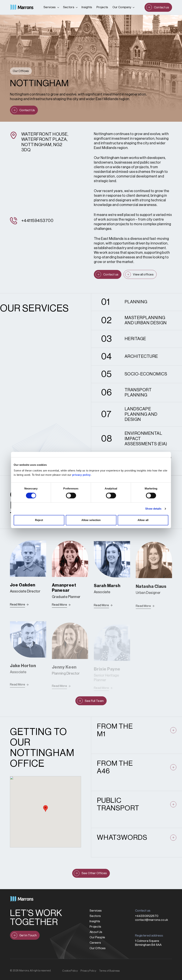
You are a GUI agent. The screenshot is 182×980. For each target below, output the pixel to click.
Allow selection (91, 520)
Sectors (68, 7)
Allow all (143, 520)
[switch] (71, 495)
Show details (153, 508)
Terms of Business (109, 971)
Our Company (122, 7)
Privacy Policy (88, 971)
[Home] (21, 7)
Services (50, 7)
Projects (102, 7)
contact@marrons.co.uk (151, 919)
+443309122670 (146, 915)
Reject (39, 520)
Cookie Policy (70, 971)
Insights (87, 7)
